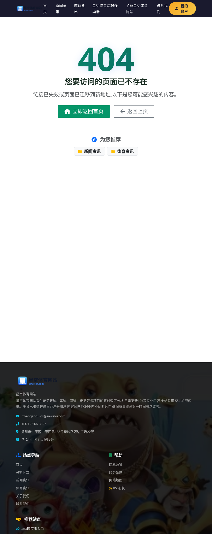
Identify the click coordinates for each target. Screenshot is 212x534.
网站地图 (116, 480)
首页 (45, 8)
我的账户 (184, 8)
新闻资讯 (61, 8)
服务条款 (116, 472)
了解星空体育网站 (137, 8)
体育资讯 (79, 8)
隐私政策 (116, 464)
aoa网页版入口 (32, 529)
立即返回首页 (87, 111)
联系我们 (162, 8)
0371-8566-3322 (33, 424)
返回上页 (137, 111)
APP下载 (22, 472)
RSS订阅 (119, 488)
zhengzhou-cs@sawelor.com (43, 416)
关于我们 (22, 496)
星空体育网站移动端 (105, 8)
